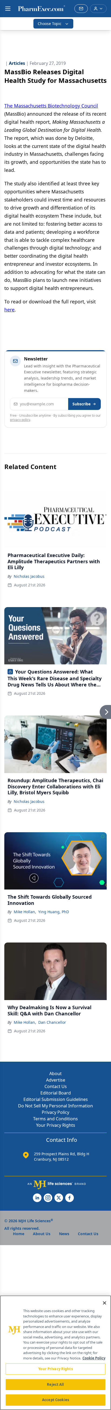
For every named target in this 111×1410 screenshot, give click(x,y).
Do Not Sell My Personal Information (55, 1106)
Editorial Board (55, 1093)
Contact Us (55, 1086)
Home (18, 1233)
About (55, 1073)
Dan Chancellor (52, 1022)
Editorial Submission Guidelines (55, 1099)
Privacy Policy (55, 1112)
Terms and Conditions (55, 1119)
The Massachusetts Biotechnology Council (51, 105)
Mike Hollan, (25, 911)
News (64, 1233)
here (9, 309)
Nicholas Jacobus (29, 576)
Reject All (55, 1384)
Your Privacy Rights (55, 1125)
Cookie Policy (93, 1358)
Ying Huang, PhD (53, 911)
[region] (55, 1352)
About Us (41, 1233)
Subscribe (81, 403)
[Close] (104, 1303)
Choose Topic (49, 23)
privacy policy (20, 419)
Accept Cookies (55, 1399)
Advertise (55, 1080)
